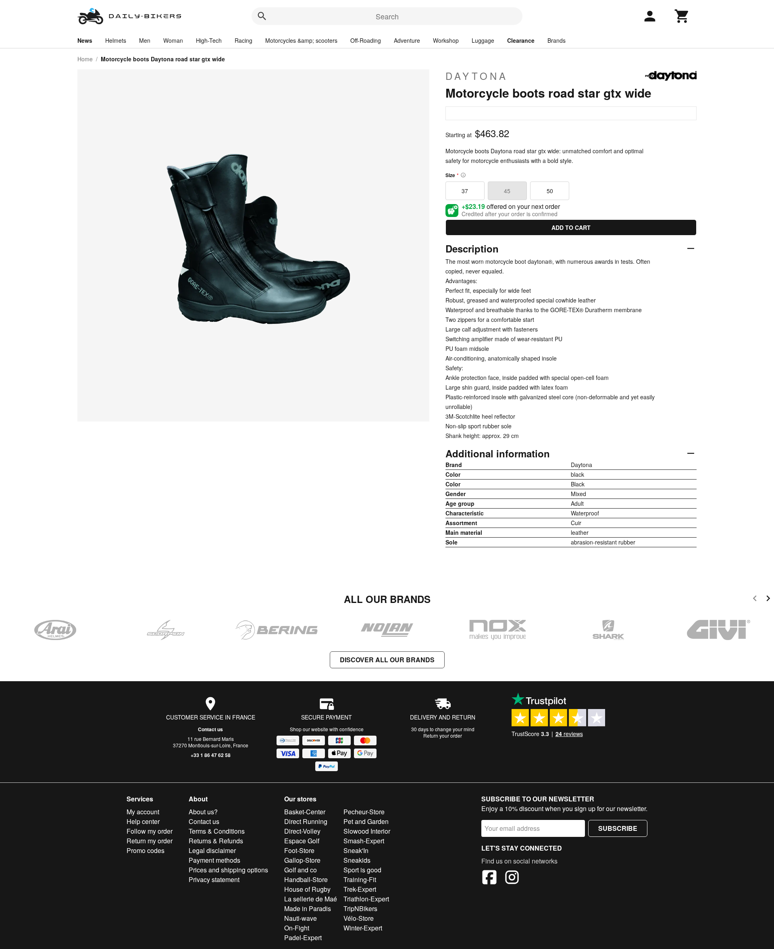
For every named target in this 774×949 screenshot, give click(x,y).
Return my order (150, 840)
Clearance (521, 40)
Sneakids (356, 860)
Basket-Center (304, 811)
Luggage (483, 40)
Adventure (407, 40)
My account (143, 811)
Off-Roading (365, 40)
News (84, 40)
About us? (203, 811)
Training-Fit (359, 879)
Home (85, 59)
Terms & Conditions (217, 831)
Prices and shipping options (228, 869)
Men (144, 40)
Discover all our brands (387, 659)
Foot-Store (299, 850)
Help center (143, 821)
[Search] (262, 16)
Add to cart (571, 227)
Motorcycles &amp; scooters (301, 40)
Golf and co (300, 869)
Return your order (442, 735)
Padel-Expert (303, 937)
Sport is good (362, 869)
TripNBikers (360, 908)
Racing (243, 40)
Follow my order (150, 831)
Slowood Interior (366, 831)
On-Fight (296, 927)
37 (465, 191)
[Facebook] (489, 878)
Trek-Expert (359, 889)
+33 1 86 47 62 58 (211, 755)
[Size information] (463, 175)
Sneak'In (355, 850)
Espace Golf (301, 840)
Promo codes (145, 850)
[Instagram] (512, 878)
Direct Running (305, 821)
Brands (556, 40)
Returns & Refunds (216, 840)
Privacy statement (214, 879)
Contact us (210, 729)
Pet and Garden (366, 821)
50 (550, 191)
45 (507, 191)
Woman (173, 40)
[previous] (755, 599)
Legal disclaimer (212, 850)
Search (387, 16)
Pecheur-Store (364, 811)
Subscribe (617, 828)
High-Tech (209, 40)
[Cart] (682, 16)
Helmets (115, 40)
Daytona (476, 75)
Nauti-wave (300, 918)
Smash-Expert (363, 840)
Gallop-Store (302, 860)
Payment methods (214, 860)
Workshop (446, 40)
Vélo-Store (358, 918)
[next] (768, 599)
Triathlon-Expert (366, 898)
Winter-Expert (362, 927)
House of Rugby (307, 889)
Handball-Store (306, 879)
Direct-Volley (302, 831)
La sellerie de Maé (310, 898)
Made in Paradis (307, 908)
